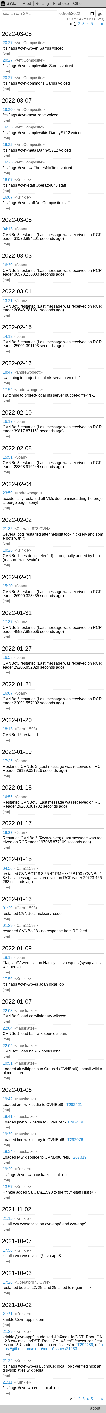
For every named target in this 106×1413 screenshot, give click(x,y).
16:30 (8, 110)
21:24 (8, 1361)
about (95, 1408)
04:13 (8, 229)
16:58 (8, 657)
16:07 (8, 180)
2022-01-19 (17, 752)
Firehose (61, 3)
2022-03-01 (17, 291)
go (100, 13)
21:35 (8, 529)
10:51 (8, 1063)
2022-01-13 (17, 899)
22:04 (8, 1028)
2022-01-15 (17, 859)
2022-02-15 (17, 327)
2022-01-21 (17, 684)
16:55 (8, 797)
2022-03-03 (17, 256)
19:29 (8, 1169)
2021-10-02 (17, 1305)
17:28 (8, 1282)
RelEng (42, 3)
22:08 (8, 1011)
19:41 (8, 1116)
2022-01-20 (17, 720)
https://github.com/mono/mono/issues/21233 (53, 1347)
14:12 (8, 336)
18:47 (8, 372)
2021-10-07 (17, 1241)
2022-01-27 (17, 649)
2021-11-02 (16, 1209)
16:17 (8, 421)
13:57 (8, 1187)
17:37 (8, 622)
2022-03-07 (17, 101)
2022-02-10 (17, 413)
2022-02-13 (17, 363)
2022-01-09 (17, 948)
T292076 (75, 1140)
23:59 (8, 493)
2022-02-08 (17, 448)
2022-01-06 (17, 1090)
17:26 (8, 761)
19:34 (8, 1151)
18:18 (8, 957)
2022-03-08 (17, 34)
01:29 (8, 908)
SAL (11, 3)
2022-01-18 (17, 788)
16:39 (8, 265)
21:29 (8, 1331)
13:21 (8, 301)
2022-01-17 (17, 823)
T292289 (85, 1345)
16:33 (8, 833)
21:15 (8, 1218)
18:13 (8, 729)
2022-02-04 (17, 484)
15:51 (8, 457)
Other (78, 3)
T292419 (75, 1122)
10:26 (8, 550)
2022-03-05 (17, 220)
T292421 (74, 1105)
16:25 (8, 127)
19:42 (8, 1099)
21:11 (7, 1382)
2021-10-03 (17, 1273)
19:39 (8, 1134)
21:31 (8, 1314)
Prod (27, 3)
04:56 (8, 868)
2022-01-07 (17, 1002)
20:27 (8, 43)
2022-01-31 (17, 613)
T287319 (79, 1157)
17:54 (8, 390)
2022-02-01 (17, 577)
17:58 (8, 1250)
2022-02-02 (17, 520)
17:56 (8, 979)
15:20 (8, 586)
